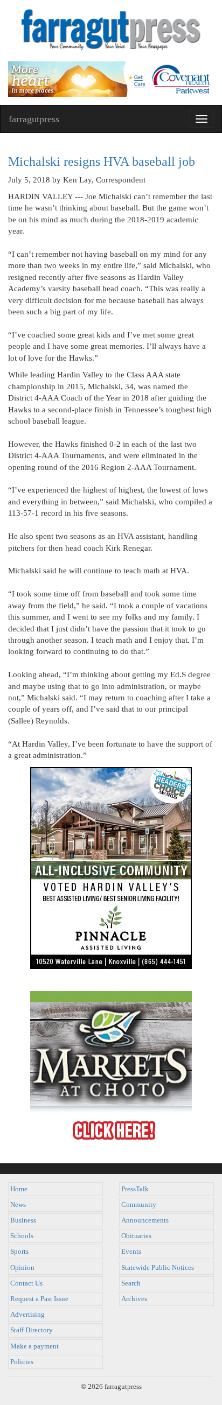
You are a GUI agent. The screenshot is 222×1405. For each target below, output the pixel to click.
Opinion (22, 1267)
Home (18, 1189)
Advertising (27, 1314)
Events (131, 1251)
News (18, 1205)
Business (23, 1220)
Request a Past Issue (39, 1299)
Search (131, 1283)
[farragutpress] (111, 30)
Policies (21, 1362)
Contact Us (26, 1283)
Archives (134, 1299)
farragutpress (34, 119)
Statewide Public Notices (157, 1267)
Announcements (145, 1220)
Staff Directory (31, 1330)
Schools (21, 1236)
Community (138, 1205)
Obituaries (136, 1236)
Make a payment (34, 1346)
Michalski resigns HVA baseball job (101, 161)
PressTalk (135, 1189)
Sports (19, 1251)
